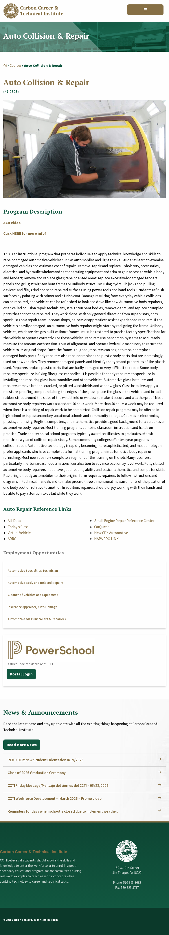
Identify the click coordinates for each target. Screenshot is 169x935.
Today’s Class (18, 526)
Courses (16, 65)
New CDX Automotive (111, 532)
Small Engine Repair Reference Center (124, 520)
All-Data (14, 520)
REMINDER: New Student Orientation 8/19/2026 (45, 760)
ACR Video (12, 222)
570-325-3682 (132, 882)
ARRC (12, 538)
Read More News (22, 744)
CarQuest (101, 526)
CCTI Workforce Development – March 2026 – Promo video (55, 798)
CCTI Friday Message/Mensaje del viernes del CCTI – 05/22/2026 (58, 785)
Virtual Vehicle (19, 532)
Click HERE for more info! (24, 233)
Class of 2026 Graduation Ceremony (37, 772)
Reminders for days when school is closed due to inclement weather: (63, 811)
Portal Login (21, 674)
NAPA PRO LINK (106, 538)
